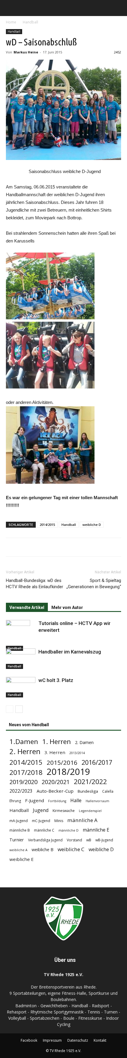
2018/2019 (68, 772)
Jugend (40, 810)
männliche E (96, 830)
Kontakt (100, 1040)
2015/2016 (62, 762)
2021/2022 (90, 781)
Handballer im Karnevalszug (69, 652)
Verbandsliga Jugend (45, 840)
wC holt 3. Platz (55, 680)
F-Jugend (34, 800)
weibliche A (18, 850)
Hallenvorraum (97, 801)
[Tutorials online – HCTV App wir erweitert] (20, 635)
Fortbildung (57, 801)
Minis (58, 820)
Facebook (29, 1040)
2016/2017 (97, 762)
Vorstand (74, 840)
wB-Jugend (104, 840)
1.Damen (23, 741)
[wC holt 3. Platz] (20, 687)
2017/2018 (26, 772)
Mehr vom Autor (67, 607)
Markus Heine (26, 52)
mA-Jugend (18, 820)
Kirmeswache (64, 810)
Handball (30, 22)
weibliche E (21, 859)
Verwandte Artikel (26, 607)
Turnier (16, 840)
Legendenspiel (90, 811)
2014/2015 (47, 524)
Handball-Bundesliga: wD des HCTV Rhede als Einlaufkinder (34, 583)
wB (88, 840)
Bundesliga (88, 791)
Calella (107, 791)
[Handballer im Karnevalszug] (20, 658)
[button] (118, 8)
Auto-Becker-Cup (55, 791)
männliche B (19, 830)
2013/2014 (77, 753)
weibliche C (71, 849)
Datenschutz (77, 1040)
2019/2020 (23, 782)
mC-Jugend (41, 820)
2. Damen (84, 742)
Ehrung (15, 800)
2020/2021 (56, 782)
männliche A (82, 820)
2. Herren (24, 751)
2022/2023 (20, 791)
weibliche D (91, 524)
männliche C (44, 830)
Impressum (52, 1040)
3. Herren (55, 752)
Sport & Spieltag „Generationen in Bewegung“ (93, 583)
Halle (76, 800)
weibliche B (42, 849)
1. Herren (56, 741)
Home (11, 22)
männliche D (68, 830)
